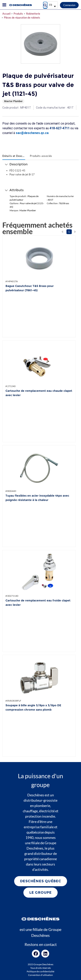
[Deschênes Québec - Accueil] (20, 5)
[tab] (13, 156)
